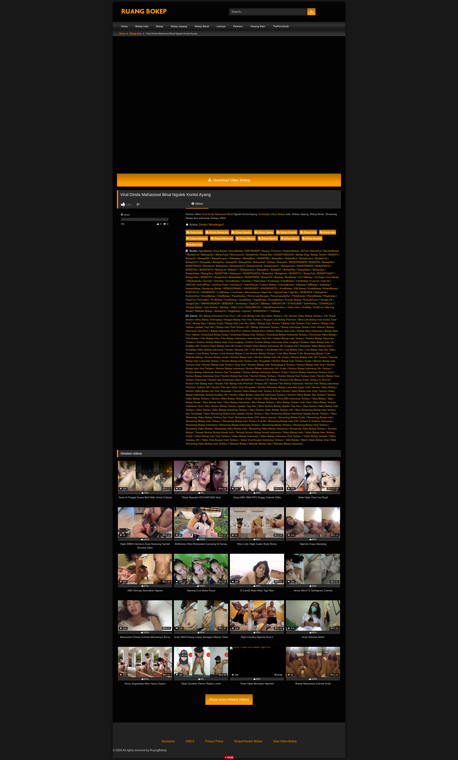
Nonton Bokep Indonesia (230, 368)
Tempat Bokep (194, 307)
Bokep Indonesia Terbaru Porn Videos (303, 327)
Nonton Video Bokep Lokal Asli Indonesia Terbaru (258, 394)
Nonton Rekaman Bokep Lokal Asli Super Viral (284, 387)
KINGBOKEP (251, 288)
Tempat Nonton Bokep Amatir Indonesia (258, 432)
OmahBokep (208, 296)
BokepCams (306, 258)
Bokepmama (247, 269)
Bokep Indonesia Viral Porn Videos (230, 330)
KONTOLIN (192, 292)
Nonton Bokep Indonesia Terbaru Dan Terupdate (213, 372)
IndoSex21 (236, 284)
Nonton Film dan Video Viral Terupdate (234, 387)
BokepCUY (192, 262)
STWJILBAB (294, 303)
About (199, 203)
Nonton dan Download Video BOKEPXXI (231, 379)
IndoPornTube (220, 284)
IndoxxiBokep (286, 284)
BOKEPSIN (221, 273)
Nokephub (320, 292)
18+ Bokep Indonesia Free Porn (217, 315)
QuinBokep (245, 299)
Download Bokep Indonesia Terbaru (287, 334)
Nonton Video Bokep (323, 387)
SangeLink (326, 299)
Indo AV (325, 280)
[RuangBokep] (144, 12)
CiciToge (319, 277)
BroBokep (290, 277)
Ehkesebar (260, 280)
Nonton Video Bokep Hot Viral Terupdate (209, 391)
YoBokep (275, 311)
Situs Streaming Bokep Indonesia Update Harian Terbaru (297, 413)
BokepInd (208, 265)
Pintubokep (298, 296)
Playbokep (329, 296)
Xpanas (246, 311)
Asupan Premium (271, 250)
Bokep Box (266, 254)
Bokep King (302, 254)
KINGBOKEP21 (269, 288)
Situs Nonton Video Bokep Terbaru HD (271, 409)
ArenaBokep (236, 250)
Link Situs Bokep (286, 353)
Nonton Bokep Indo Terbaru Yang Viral (224, 364)
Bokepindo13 (237, 265)
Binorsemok (237, 254)
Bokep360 (203, 258)
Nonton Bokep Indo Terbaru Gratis (291, 361)
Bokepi (271, 262)
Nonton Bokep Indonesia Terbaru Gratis (265, 372)
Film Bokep (192, 338)
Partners (238, 26)
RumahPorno (310, 299)
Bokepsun (235, 273)
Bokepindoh (288, 265)
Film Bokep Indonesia (233, 338)
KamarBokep (193, 288)
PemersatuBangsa (258, 296)
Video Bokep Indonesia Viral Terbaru (281, 436)
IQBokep (313, 284)
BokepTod (309, 273)
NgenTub (266, 292)
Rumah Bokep (293, 299)
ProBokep (216, 299)
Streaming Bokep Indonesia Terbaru (239, 424)
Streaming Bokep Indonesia (201, 424)
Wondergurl (216, 224)
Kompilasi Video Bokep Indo (316, 345)
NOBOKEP (306, 292)
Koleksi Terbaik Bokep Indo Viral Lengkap (220, 342)
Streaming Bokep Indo (320, 417)
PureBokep (230, 299)
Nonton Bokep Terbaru (263, 376)
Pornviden (203, 299)
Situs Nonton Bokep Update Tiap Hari (280, 406)
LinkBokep (223, 292)
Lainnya (220, 26)
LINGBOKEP (208, 292)
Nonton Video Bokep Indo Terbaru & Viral (257, 391)
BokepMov (263, 269)
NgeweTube (281, 292)
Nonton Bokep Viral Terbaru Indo (296, 376)
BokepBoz (277, 258)
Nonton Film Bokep (267, 379)
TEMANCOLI (326, 303)
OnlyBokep (223, 296)
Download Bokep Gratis (215, 334)
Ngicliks (294, 292)
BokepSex (207, 273)
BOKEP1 (333, 254)
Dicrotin (207, 280)
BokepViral (221, 277)
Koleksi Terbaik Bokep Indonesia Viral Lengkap (272, 342)
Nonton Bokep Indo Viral (311, 364)
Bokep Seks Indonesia (309, 330)
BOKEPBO (264, 258)
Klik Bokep (300, 288)
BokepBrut (291, 258)
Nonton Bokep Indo (241, 357)
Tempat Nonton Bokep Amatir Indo (214, 432)
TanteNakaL (310, 303)
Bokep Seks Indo (285, 330)
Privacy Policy (214, 741)
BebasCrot (193, 254)
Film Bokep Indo (210, 338)
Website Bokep (203, 311)
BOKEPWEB (252, 277)
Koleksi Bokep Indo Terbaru (288, 338)
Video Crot (237, 307)
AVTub (304, 250)
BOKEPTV (206, 277)
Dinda (203, 224)
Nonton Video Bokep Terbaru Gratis (232, 398)
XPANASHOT (260, 311)
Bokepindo (222, 265)
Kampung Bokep (212, 288)
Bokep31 (191, 258)
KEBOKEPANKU (232, 288)
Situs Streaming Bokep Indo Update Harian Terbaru (233, 413)
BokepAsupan (219, 258)
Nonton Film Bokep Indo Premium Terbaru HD (241, 383)
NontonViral (192, 296)
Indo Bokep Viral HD (259, 338)
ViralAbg (306, 307)
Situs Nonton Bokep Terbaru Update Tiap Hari (230, 406)
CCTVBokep (305, 277)
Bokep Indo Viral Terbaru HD (232, 327)
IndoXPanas (251, 284)
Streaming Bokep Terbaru (276, 424)
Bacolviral (315, 250)
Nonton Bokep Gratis (216, 357)
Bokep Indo (141, 26)
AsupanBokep (291, 250)
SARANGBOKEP (210, 303)
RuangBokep (275, 299)
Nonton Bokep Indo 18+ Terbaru (309, 357)
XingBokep (234, 311)
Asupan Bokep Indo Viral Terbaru (243, 319)
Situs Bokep (319, 398)
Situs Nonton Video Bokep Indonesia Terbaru (222, 409)
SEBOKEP (227, 303)
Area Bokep (220, 250)
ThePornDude (281, 26)
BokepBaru (249, 258)
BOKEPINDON (305, 265)
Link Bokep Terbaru (208, 353)
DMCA (190, 741)
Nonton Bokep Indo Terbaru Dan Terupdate (245, 361)
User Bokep (210, 307)
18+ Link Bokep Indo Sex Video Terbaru (259, 315)
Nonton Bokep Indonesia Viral (202, 376)
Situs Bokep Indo (212, 402)
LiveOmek (237, 292)
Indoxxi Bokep (268, 284)
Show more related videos (229, 699)
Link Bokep (257, 349)
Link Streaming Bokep (310, 353)
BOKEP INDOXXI (284, 254)
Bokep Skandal (288, 232)
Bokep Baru (199, 323)
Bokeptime (281, 273)
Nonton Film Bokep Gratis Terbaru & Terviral (305, 379)
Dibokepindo (194, 280)
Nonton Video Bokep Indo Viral (299, 391)
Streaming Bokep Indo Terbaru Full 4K (244, 421)
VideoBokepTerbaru (274, 307)
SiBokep (265, 303)
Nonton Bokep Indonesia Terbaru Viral (311, 372)
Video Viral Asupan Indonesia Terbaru (262, 439)
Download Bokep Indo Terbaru (247, 334)
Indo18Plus (203, 284)
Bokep (159, 26)
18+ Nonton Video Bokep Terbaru (303, 315)
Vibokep (224, 307)
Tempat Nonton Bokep (248, 741)
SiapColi (253, 303)
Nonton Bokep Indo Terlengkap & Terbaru (271, 364)
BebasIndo (207, 254)
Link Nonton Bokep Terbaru (259, 353)
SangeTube (192, 303)
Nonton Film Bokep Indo (199, 383)
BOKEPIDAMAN (298, 262)
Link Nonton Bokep (231, 353)
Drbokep (219, 280)
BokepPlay (290, 269)
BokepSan (318, 269)
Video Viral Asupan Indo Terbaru (220, 439)
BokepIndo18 (254, 265)
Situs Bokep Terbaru (263, 402)
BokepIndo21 (271, 265)
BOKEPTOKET (325, 273)
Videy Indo (293, 307)
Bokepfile (205, 262)
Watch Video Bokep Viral (315, 439)
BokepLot (220, 269)
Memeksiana (252, 292)
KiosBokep (286, 288)
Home (124, 26)
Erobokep (273, 280)
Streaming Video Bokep (199, 428)
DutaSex (247, 280)
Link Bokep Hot (273, 349)
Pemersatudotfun (280, 296)
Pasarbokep (238, 296)
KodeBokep (314, 288)
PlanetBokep (314, 296)
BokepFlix (218, 262)
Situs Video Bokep (285, 741)
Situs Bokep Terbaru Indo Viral (294, 402)
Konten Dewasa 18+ (237, 349)
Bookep (278, 277)
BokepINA (327, 262)
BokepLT (233, 269)
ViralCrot (318, 307)
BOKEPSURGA (251, 273)
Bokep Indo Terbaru (269, 323)
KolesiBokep (330, 288)
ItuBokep (325, 284)
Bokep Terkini (318, 254)
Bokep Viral (310, 232)
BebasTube (222, 254)
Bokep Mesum (246, 238)
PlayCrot (190, 299)
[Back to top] (447, 749)
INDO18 (190, 284)
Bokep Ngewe (266, 232)
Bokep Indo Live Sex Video (240, 323)
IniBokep (301, 284)
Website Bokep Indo (260, 443)
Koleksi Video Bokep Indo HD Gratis (221, 345)
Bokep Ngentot (243, 232)
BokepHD (231, 262)
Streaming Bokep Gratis (291, 417)
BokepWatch (236, 277)
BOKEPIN (314, 262)
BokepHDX (245, 262)
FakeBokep (287, 280)
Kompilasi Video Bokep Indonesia (204, 349)
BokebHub (252, 254)
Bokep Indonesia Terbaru (265, 327)
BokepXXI (266, 277)
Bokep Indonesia (198, 238)
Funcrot (314, 280)
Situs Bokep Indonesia (236, 402)
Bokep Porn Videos (263, 330)
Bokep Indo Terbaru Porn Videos (300, 323)
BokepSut (267, 273)
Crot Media (332, 277)
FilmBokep (302, 280)
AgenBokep (205, 250)
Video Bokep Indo (293, 432)
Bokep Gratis (216, 323)
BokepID (282, 262)
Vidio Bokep (292, 439)
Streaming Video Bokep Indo (231, 428)
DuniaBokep (233, 280)
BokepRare (304, 269)
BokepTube (192, 277)
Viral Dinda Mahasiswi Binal (217, 214)
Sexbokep (241, 303)
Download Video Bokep (231, 180)
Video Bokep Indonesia (245, 436)
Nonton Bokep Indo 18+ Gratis (272, 357)
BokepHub (259, 262)
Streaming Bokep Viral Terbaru (310, 424)
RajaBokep (260, 299)
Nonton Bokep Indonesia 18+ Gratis (266, 368)
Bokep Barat (202, 26)
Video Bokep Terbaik (315, 436)
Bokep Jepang (179, 26)
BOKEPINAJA (193, 265)
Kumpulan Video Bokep (272, 214)
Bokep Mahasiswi (219, 232)
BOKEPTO (295, 273)
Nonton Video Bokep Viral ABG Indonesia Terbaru (282, 398)
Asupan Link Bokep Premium (280, 319)
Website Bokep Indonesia (288, 443)
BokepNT (276, 269)
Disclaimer (168, 741)
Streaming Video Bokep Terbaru (308, 428)
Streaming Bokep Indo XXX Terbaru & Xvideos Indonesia (300, 421)
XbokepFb (220, 311)
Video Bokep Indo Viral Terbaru (212, 436)
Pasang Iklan (257, 26)
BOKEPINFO (323, 265)
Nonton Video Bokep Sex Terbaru (306, 394)
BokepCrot (321, 258)
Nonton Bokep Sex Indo (234, 376)
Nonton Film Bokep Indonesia (286, 383)
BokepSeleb (192, 273)
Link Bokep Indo (294, 349)
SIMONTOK (278, 303)
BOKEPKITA (206, 269)
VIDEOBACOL (253, 307)
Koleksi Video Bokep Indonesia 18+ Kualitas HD (271, 345)
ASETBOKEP (252, 250)
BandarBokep (331, 250)
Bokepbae (235, 258)
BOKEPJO (191, 269)
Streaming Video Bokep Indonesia (268, 428)
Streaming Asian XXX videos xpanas (255, 417)
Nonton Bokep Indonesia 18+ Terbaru (310, 368)
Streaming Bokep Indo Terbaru (203, 421)
